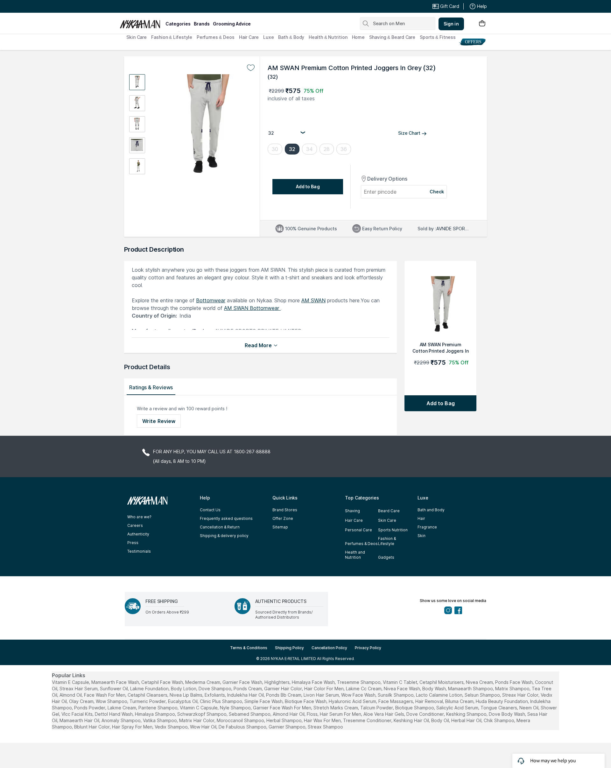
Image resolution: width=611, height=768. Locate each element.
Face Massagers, (396, 701)
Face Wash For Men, (105, 695)
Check (437, 191)
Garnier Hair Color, (283, 688)
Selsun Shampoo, (483, 695)
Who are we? (139, 516)
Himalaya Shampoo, (155, 714)
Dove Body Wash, (507, 714)
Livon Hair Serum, (322, 695)
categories (178, 23)
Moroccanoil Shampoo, (241, 720)
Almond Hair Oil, (289, 714)
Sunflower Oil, (114, 688)
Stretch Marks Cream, (336, 707)
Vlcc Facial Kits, (77, 714)
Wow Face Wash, (358, 695)
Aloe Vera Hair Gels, (384, 714)
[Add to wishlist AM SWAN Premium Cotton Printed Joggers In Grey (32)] (251, 68)
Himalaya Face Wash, (314, 682)
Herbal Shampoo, (284, 720)
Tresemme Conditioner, (367, 720)
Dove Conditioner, (425, 714)
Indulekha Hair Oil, (246, 695)
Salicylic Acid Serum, (457, 707)
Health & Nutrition (328, 37)
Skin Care (136, 37)
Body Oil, (440, 720)
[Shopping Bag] (482, 23)
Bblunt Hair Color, (92, 726)
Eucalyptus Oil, (183, 701)
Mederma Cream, (203, 682)
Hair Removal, (429, 701)
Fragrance (427, 527)
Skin (421, 535)
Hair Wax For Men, (323, 720)
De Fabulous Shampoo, (243, 726)
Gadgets (386, 557)
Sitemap (280, 527)
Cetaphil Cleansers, (148, 695)
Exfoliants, (215, 695)
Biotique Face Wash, (306, 701)
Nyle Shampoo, (236, 707)
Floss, (313, 714)
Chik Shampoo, (499, 720)
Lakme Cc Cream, (364, 688)
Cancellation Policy (329, 647)
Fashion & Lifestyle (171, 37)
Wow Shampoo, (112, 701)
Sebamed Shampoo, (250, 714)
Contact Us (210, 509)
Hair (421, 518)
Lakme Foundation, (150, 688)
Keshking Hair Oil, (412, 720)
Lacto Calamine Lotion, (439, 695)
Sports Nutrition (393, 530)
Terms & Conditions (248, 647)
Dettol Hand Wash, (114, 714)
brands (202, 23)
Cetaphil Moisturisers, (442, 682)
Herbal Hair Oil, (466, 720)
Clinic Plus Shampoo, (221, 701)
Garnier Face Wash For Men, (282, 707)
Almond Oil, (71, 695)
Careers (135, 525)
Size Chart (409, 133)
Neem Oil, (529, 707)
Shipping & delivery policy (224, 535)
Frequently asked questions (226, 518)
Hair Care (249, 37)
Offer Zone (282, 518)
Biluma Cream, (459, 701)
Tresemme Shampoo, (359, 682)
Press (132, 542)
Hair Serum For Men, (341, 714)
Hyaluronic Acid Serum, (353, 701)
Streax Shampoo (325, 726)
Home (358, 37)
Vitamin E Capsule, (71, 682)
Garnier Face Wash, (242, 682)
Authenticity (138, 534)
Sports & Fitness (437, 37)
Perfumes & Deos (216, 37)
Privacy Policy (368, 647)
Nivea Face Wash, (402, 688)
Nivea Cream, (480, 682)
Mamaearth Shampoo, (471, 688)
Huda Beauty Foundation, (502, 701)
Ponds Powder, (90, 707)
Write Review (158, 421)
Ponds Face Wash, (514, 682)
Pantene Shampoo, (158, 707)
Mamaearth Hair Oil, (80, 720)
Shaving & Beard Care (392, 37)
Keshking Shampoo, (467, 714)
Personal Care (358, 530)
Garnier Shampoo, (287, 726)
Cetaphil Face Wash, (162, 682)
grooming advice (232, 23)
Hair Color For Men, (324, 688)
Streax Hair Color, (520, 695)
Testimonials (139, 551)
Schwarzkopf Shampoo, (202, 714)
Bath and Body (431, 509)
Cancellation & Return (220, 527)
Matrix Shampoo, (512, 688)
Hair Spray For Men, (132, 726)
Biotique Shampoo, (415, 707)
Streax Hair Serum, (79, 688)
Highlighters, (277, 682)
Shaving (352, 510)
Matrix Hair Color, (197, 720)
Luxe (268, 37)
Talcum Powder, (377, 707)
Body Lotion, (184, 688)
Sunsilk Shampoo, (396, 695)
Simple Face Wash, (264, 701)
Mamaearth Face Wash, (115, 682)
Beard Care (389, 510)
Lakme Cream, (122, 707)
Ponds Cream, (248, 688)
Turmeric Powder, (148, 701)
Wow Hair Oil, (203, 726)
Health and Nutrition (355, 555)
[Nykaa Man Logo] (142, 22)
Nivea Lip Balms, (186, 695)
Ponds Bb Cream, (284, 695)
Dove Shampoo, (215, 688)
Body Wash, (434, 688)
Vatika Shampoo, (160, 720)
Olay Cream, (82, 701)
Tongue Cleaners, (499, 707)
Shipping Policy (289, 647)
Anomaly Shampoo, (122, 720)
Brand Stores (284, 509)
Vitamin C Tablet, (400, 682)
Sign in (451, 23)
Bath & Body (291, 37)
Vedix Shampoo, (172, 726)
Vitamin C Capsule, (199, 707)
